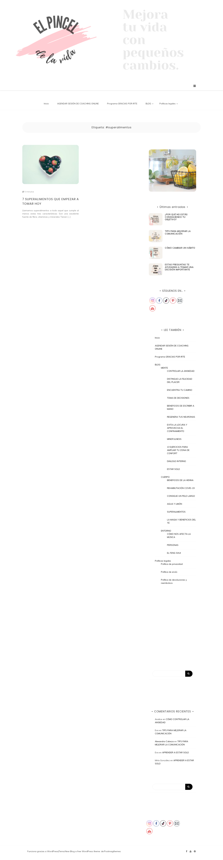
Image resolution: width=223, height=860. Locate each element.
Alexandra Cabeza (164, 741)
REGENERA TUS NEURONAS (181, 416)
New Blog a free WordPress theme (82, 851)
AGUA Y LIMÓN (174, 504)
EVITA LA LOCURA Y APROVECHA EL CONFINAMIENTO (177, 428)
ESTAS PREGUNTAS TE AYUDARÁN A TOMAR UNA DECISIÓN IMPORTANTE (179, 267)
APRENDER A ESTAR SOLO (175, 752)
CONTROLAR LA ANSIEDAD (180, 371)
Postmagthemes (112, 851)
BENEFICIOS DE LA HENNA (180, 480)
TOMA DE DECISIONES (178, 398)
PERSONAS (172, 545)
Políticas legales (167, 103)
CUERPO (165, 477)
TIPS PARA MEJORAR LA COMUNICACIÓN (178, 232)
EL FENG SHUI (174, 553)
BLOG (148, 103)
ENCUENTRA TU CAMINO (179, 390)
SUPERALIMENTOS (176, 511)
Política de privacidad (172, 564)
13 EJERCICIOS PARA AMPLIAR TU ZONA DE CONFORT (178, 450)
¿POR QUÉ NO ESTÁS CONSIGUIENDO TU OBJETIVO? (176, 217)
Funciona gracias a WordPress (42, 851)
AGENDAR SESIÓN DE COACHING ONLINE (78, 103)
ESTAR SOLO (173, 469)
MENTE (164, 367)
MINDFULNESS (174, 439)
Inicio (46, 103)
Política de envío (169, 572)
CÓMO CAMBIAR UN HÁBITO (180, 247)
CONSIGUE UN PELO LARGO (181, 496)
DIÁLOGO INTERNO (176, 461)
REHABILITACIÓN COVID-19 (180, 488)
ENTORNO (166, 530)
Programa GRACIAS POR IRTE (122, 103)
